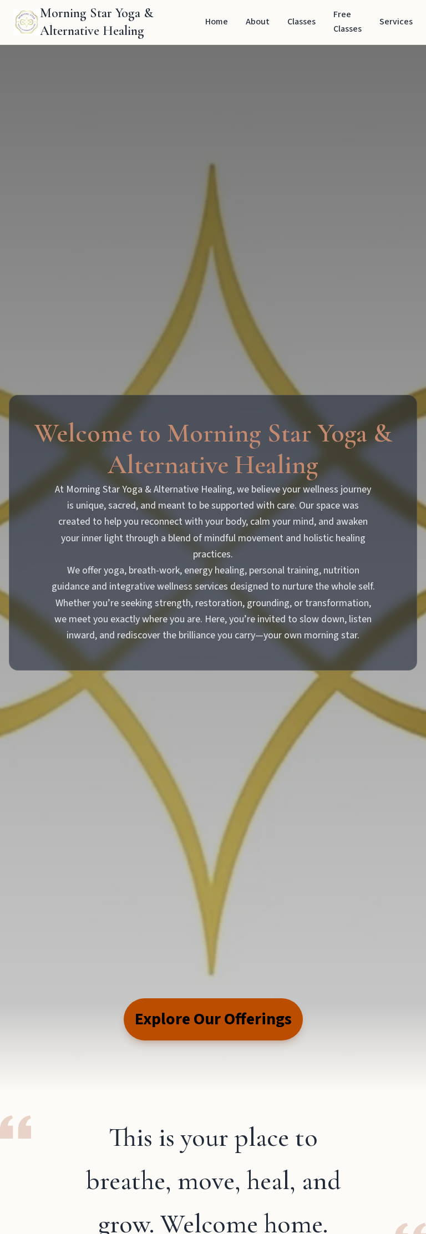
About (258, 22)
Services (396, 22)
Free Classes (347, 21)
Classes (301, 22)
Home (216, 22)
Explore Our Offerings (213, 1019)
